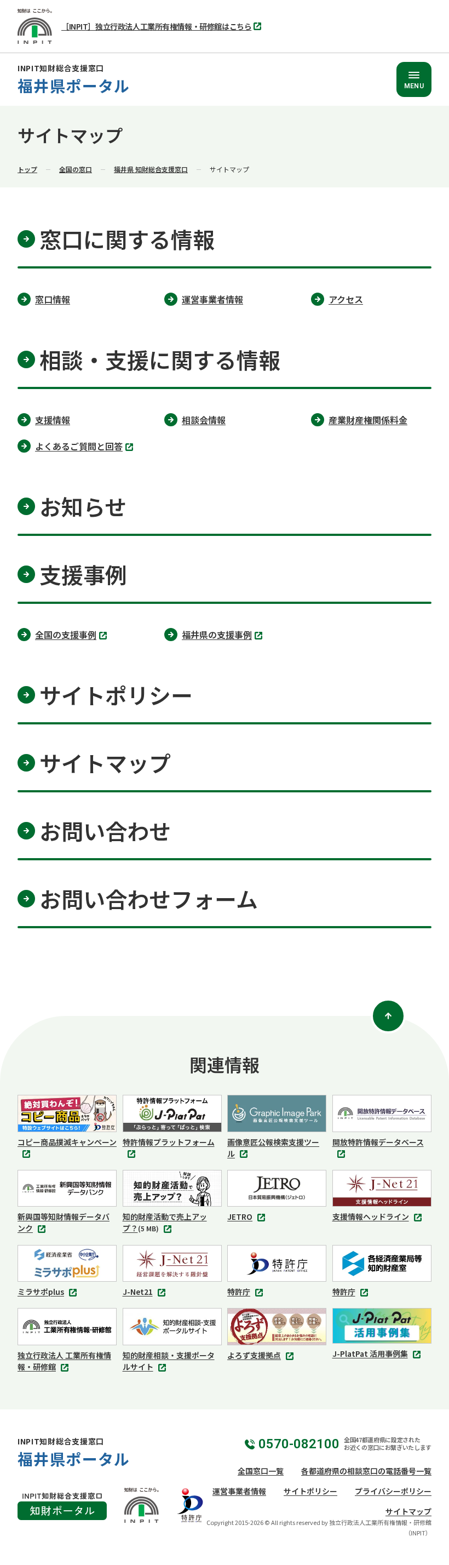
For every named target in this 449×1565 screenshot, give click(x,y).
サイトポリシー (310, 1491)
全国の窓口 (75, 169)
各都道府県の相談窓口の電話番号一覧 (366, 1470)
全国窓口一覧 (261, 1470)
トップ (27, 169)
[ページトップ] (388, 1015)
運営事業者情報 (239, 1491)
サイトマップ (408, 1511)
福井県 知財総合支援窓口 (151, 169)
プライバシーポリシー (393, 1491)
